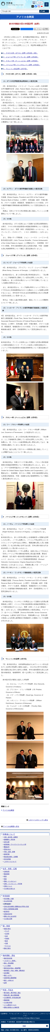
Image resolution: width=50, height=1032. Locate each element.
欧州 (6, 941)
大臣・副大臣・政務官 (11, 837)
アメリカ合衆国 (8, 810)
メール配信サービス (10, 1005)
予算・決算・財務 (9, 852)
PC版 (34, 2)
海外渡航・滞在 (9, 955)
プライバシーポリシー (30, 1013)
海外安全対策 (8, 958)
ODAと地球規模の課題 (11, 909)
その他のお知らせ (9, 888)
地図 (24, 1026)
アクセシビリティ (15, 1013)
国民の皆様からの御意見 (11, 1007)
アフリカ (8, 946)
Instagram (39, 6)
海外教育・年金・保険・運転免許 (14, 970)
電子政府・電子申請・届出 (12, 993)
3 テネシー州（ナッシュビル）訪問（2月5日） (21, 61)
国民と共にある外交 (10, 916)
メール (39, 29)
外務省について (9, 834)
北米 (6, 936)
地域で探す (7, 928)
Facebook (36, 6)
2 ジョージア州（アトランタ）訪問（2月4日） (21, 57)
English (40, 2)
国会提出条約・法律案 (11, 856)
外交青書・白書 (9, 898)
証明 (5, 983)
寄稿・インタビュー (10, 881)
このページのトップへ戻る (38, 820)
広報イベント (8, 886)
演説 (5, 879)
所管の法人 (7, 849)
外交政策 (6, 896)
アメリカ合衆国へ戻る (11, 826)
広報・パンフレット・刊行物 (13, 884)
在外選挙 (6, 973)
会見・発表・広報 (10, 869)
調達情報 (6, 1000)
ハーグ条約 (7, 965)
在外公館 (6, 842)
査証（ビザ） (8, 975)
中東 (6, 943)
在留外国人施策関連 (10, 978)
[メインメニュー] (46, 4)
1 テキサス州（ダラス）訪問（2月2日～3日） (20, 53)
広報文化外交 (8, 914)
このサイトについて (10, 861)
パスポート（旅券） (10, 961)
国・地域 (6, 926)
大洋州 (7, 933)
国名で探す (7, 948)
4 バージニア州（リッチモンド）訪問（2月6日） (21, 65)
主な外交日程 (8, 901)
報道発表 (6, 874)
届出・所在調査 (9, 963)
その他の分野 (8, 919)
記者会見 (6, 871)
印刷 (46, 29)
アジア (7, 931)
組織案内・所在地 (9, 839)
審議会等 (6, 847)
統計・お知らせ (9, 980)
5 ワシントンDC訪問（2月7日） (15, 69)
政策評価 (6, 854)
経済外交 (6, 911)
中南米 (7, 938)
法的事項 (4, 1013)
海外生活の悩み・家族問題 (12, 968)
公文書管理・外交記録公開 (12, 997)
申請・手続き (8, 990)
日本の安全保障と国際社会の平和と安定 (16, 906)
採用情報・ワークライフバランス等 (15, 844)
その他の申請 (8, 1002)
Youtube (42, 6)
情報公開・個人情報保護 (11, 995)
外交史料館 (7, 859)
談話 (5, 876)
